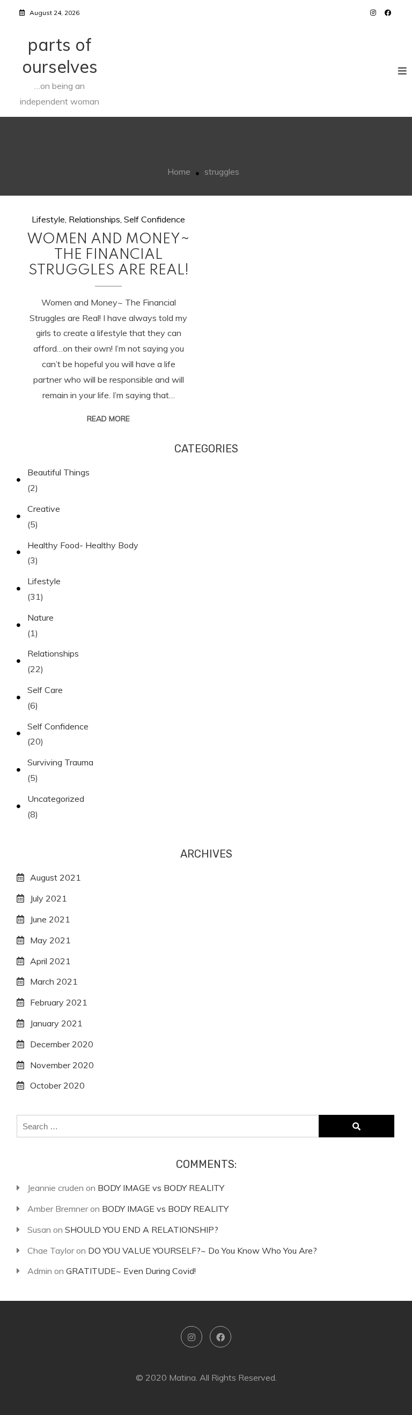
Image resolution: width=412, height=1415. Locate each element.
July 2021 (48, 898)
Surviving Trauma (60, 762)
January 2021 (56, 1023)
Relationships (94, 219)
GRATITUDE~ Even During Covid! (131, 1270)
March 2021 (54, 981)
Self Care (45, 689)
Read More (108, 418)
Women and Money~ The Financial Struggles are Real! (108, 255)
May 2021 (50, 940)
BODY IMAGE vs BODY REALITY (161, 1187)
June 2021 (50, 919)
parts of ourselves (60, 56)
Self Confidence (154, 219)
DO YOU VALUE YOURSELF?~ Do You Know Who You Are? (202, 1250)
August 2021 (55, 877)
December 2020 (61, 1044)
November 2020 (62, 1065)
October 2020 (57, 1085)
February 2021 (58, 1002)
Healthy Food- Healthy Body (82, 545)
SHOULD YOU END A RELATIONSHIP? (141, 1229)
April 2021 (50, 961)
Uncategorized (55, 798)
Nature (40, 617)
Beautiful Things (58, 472)
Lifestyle (48, 219)
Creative (43, 508)
